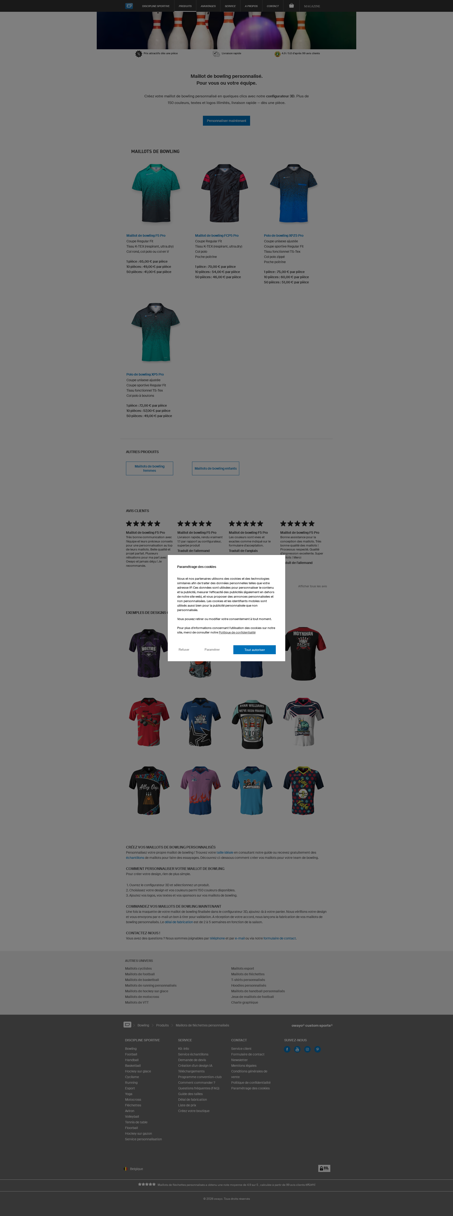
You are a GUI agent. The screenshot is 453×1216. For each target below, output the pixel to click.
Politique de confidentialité (237, 632)
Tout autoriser (254, 650)
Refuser (184, 649)
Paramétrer (212, 649)
